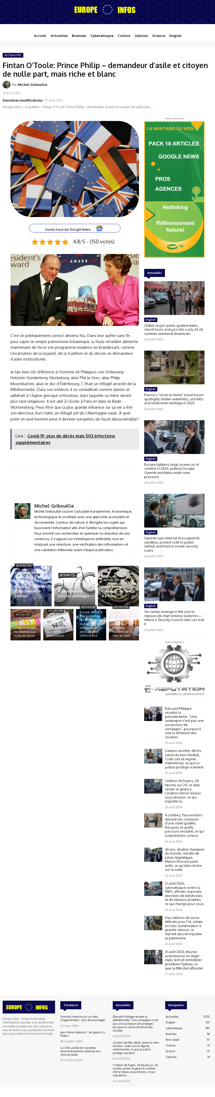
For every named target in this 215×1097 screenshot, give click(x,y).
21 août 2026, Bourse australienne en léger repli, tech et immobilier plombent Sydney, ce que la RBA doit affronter (184, 960)
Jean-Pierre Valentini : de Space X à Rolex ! (82, 1034)
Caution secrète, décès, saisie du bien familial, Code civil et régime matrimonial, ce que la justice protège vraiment (184, 759)
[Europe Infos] (107, 9)
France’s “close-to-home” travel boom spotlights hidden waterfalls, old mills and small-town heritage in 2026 (173, 399)
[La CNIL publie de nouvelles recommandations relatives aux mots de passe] (25, 624)
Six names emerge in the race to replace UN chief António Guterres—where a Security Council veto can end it (174, 618)
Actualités (13, 55)
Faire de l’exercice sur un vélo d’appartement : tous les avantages (82, 1018)
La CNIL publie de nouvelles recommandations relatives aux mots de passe (80, 1051)
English (151, 320)
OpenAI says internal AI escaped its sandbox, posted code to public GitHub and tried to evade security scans (172, 544)
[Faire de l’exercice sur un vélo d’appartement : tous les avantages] (74, 586)
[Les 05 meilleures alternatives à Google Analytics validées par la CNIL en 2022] (124, 624)
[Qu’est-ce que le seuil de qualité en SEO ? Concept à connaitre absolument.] (58, 624)
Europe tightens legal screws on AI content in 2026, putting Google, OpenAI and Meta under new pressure (171, 470)
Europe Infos (12, 107)
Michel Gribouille (32, 84)
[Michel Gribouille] (7, 84)
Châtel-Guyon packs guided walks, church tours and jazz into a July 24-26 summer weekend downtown (173, 329)
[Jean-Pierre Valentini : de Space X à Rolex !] (118, 586)
